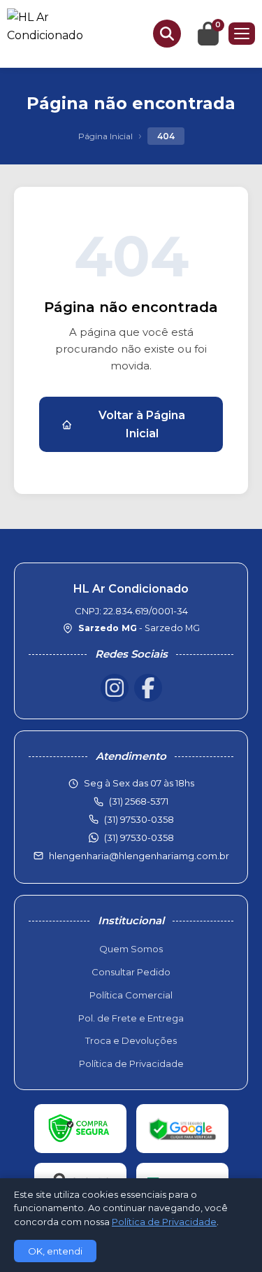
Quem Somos (131, 948)
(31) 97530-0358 (139, 837)
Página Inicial (105, 136)
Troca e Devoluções (131, 1040)
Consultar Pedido (131, 971)
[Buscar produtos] (167, 34)
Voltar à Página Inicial (142, 424)
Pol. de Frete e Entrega (131, 1018)
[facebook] (148, 688)
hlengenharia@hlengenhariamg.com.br (139, 855)
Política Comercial (131, 995)
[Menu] (241, 33)
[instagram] (115, 688)
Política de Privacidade (131, 1063)
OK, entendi (55, 1251)
